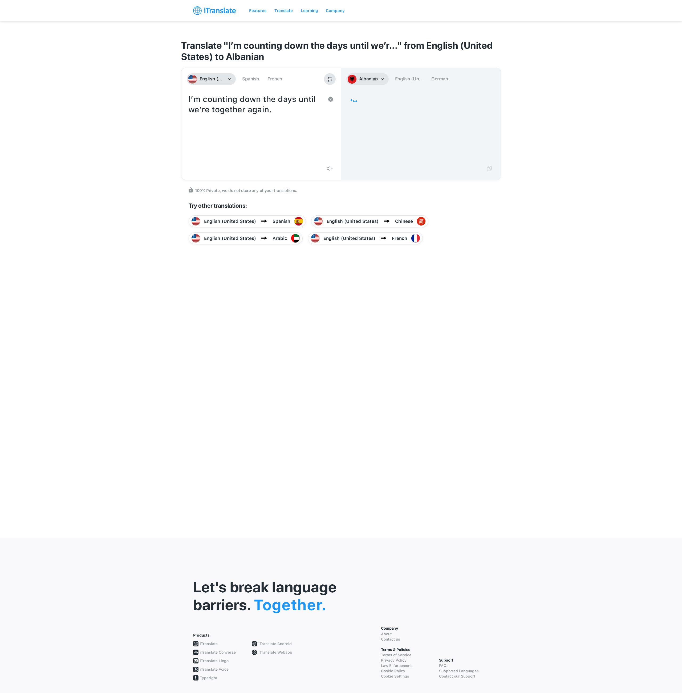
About (386, 634)
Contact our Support (457, 676)
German (439, 78)
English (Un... (409, 78)
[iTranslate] (214, 10)
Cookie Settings (395, 676)
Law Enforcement (396, 665)
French (274, 78)
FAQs (444, 665)
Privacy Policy (394, 660)
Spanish (250, 78)
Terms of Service (396, 655)
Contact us (390, 639)
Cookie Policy (393, 671)
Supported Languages (459, 671)
